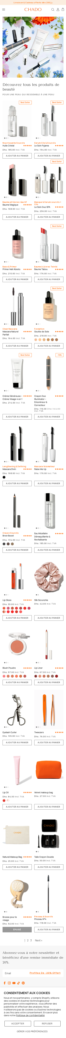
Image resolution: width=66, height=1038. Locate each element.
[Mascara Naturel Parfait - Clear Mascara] (17, 306)
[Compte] (58, 9)
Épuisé (17, 929)
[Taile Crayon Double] (48, 834)
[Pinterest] (23, 983)
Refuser (47, 1023)
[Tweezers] (48, 709)
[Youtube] (13, 983)
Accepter (17, 1023)
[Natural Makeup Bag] (17, 834)
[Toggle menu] (3, 9)
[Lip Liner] (48, 645)
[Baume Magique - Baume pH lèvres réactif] (17, 179)
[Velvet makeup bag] (48, 769)
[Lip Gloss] (17, 577)
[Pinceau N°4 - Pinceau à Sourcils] (48, 894)
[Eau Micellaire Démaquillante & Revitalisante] (48, 510)
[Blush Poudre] (17, 645)
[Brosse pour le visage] (17, 894)
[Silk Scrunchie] (48, 577)
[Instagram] (9, 983)
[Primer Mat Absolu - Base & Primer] (17, 244)
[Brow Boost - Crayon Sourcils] (17, 510)
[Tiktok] (18, 983)
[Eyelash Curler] (17, 709)
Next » (38, 940)
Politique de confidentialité (30, 1015)
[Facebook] (4, 983)
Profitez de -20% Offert (45, 972)
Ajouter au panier (17, 155)
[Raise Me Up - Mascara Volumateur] (48, 444)
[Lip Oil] (17, 769)
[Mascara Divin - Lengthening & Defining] (17, 444)
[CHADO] (33, 9)
